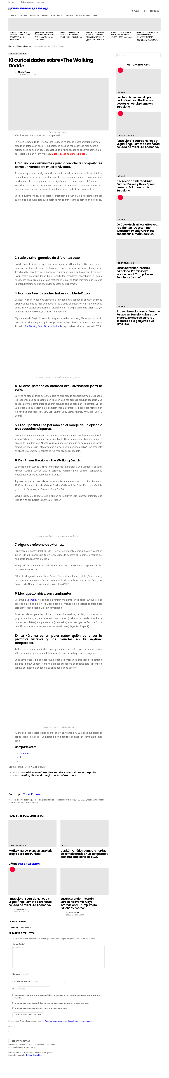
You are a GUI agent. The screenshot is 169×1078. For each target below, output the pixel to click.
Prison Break (17, 767)
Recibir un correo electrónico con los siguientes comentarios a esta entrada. (52, 1003)
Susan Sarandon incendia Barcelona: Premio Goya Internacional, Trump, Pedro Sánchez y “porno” (121, 35)
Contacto (40, 2)
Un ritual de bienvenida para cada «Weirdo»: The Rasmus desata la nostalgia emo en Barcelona (20, 36)
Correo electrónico (22, 981)
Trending (154, 11)
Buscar (158, 55)
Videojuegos (83, 15)
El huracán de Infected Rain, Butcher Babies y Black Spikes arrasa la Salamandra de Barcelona (71, 35)
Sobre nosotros (27, 2)
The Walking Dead (35, 767)
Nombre (16, 974)
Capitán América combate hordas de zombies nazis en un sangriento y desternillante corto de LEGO (84, 854)
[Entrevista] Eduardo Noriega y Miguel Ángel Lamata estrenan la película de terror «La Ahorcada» (44, 36)
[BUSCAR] (159, 15)
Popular (135, 11)
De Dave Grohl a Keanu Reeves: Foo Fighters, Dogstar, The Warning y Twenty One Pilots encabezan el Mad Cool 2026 (95, 37)
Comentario (18, 944)
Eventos (34, 15)
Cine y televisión (18, 15)
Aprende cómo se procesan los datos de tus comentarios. (69, 1021)
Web (14, 989)
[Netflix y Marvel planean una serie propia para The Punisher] (32, 833)
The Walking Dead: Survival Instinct (43, 326)
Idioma (11, 2)
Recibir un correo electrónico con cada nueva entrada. (41, 1008)
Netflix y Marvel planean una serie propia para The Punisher (30, 852)
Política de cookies (34, 1055)
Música (69, 15)
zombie (32, 599)
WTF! (95, 15)
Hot (145, 11)
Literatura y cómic (52, 15)
